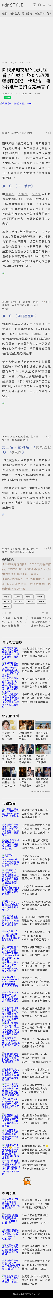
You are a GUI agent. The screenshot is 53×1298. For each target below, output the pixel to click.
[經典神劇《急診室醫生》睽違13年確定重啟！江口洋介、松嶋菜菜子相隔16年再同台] (11, 1119)
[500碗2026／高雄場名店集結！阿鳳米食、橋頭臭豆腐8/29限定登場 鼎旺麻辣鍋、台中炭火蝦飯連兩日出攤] (11, 875)
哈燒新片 (30, 62)
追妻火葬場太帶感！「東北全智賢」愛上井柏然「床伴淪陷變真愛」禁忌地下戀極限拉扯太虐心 (26, 782)
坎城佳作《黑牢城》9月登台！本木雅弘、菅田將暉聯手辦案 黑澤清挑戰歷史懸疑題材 (36, 1075)
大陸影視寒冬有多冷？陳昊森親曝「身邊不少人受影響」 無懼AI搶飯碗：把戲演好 (36, 654)
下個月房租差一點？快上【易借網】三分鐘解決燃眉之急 (9, 759)
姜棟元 (41, 601)
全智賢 (30, 601)
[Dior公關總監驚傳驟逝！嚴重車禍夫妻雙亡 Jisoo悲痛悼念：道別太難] (11, 1219)
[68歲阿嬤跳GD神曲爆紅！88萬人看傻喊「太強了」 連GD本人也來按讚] (11, 1235)
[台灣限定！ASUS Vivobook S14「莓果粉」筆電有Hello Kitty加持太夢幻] (11, 982)
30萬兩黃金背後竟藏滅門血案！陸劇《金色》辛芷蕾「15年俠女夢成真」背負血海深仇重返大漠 (25, 736)
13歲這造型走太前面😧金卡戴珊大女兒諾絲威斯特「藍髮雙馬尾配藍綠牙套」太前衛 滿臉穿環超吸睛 (36, 1153)
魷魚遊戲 (18, 601)
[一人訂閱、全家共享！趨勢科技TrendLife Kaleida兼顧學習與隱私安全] (11, 936)
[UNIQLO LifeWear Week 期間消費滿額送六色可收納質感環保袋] (11, 890)
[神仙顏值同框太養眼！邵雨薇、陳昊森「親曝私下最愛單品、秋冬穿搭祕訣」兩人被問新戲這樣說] (11, 683)
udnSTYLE (7, 62)
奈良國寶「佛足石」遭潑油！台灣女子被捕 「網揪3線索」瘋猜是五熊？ (36, 1203)
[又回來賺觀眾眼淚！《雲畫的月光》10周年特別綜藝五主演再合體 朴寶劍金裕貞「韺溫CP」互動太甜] (11, 668)
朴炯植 (40, 596)
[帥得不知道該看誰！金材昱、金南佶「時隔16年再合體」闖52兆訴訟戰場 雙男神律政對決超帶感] (11, 699)
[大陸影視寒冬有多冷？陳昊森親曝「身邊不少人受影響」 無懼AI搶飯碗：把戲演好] (11, 653)
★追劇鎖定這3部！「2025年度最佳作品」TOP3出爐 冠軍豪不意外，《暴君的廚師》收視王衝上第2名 (26, 569)
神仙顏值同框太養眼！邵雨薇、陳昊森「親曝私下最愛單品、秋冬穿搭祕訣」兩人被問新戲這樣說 (36, 684)
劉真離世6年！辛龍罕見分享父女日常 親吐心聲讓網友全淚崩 (36, 1280)
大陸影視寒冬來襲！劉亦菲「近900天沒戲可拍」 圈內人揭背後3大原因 (36, 1264)
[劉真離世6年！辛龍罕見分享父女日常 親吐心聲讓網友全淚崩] (11, 1281)
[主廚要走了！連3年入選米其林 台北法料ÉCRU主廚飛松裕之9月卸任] (11, 1043)
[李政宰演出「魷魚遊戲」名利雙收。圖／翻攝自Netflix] (26, 418)
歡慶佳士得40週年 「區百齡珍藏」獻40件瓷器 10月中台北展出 (35, 813)
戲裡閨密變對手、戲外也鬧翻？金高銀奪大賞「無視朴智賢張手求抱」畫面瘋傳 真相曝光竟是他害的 (42, 782)
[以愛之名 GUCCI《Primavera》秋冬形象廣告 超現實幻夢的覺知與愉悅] (11, 860)
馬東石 (29, 596)
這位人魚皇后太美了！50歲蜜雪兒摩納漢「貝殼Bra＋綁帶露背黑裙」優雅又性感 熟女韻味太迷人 (36, 1090)
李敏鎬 (7, 596)
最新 (4, 13)
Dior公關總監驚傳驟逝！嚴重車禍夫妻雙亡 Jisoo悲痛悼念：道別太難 (36, 1220)
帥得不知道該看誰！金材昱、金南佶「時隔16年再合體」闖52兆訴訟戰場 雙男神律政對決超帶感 (36, 700)
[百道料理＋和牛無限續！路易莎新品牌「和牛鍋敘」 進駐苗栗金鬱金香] (11, 1104)
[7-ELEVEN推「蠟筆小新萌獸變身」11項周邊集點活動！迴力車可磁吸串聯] (11, 921)
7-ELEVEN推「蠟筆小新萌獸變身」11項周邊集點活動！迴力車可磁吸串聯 (36, 920)
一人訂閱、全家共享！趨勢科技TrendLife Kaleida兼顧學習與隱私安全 (36, 937)
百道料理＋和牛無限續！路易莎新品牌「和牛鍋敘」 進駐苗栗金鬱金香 (36, 1103)
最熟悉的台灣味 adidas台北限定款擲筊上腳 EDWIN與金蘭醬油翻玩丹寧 (35, 1059)
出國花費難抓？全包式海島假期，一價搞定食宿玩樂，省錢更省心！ (41, 736)
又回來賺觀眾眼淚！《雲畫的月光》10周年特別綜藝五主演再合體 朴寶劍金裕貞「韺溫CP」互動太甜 (36, 671)
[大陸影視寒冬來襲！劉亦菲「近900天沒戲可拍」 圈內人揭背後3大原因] (11, 1265)
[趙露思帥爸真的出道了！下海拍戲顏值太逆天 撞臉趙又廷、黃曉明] (11, 1250)
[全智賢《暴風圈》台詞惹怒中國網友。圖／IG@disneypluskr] (26, 529)
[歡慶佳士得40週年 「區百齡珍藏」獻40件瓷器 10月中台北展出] (11, 814)
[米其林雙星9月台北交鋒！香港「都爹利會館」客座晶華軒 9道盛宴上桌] (11, 1135)
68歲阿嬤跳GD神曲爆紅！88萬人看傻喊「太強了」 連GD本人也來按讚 (36, 1234)
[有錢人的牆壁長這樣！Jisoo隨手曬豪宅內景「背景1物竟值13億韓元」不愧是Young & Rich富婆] (11, 1165)
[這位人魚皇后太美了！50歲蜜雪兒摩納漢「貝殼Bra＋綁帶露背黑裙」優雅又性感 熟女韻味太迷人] (11, 1089)
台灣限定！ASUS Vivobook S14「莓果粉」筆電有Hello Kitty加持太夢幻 (36, 983)
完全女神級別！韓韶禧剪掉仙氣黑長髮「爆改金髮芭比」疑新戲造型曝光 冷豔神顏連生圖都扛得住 (25, 759)
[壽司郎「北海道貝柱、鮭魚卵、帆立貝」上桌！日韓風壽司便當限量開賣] (11, 967)
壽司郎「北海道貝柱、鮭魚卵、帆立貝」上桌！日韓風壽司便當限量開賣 (36, 966)
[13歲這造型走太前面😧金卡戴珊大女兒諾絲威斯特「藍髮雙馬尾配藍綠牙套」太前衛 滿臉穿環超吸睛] (11, 1150)
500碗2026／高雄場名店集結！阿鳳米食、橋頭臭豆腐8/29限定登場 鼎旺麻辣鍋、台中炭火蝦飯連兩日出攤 (36, 878)
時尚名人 (15, 13)
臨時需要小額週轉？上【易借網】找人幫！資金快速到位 (41, 759)
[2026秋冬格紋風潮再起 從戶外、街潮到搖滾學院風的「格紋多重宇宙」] (11, 845)
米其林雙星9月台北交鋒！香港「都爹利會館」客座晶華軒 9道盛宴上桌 (36, 1134)
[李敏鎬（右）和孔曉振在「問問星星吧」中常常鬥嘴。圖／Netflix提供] (26, 285)
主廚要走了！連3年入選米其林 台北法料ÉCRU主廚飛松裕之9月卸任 (36, 1042)
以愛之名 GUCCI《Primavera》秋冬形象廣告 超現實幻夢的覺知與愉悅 (36, 861)
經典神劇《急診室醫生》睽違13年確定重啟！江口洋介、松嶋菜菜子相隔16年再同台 (36, 1120)
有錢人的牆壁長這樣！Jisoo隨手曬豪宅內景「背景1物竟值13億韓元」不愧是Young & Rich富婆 (36, 1168)
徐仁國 (7, 601)
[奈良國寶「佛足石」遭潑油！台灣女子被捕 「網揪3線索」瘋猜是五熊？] (11, 1204)
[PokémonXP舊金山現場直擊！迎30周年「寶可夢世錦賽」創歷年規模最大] (11, 997)
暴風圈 (7, 606)
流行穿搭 (27, 13)
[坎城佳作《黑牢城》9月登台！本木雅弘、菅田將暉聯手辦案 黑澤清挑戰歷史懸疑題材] (11, 1074)
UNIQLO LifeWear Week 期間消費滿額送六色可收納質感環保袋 (36, 889)
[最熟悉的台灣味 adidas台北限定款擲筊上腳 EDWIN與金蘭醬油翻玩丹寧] (11, 1058)
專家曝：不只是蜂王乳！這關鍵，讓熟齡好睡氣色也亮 (8, 736)
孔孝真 (18, 596)
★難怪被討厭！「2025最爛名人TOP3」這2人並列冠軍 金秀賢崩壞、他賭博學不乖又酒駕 (26, 584)
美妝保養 (40, 13)
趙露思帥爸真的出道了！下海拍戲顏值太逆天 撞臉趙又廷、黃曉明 (36, 1249)
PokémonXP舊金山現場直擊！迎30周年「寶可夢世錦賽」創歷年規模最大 (36, 996)
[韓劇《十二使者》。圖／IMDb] (26, 116)
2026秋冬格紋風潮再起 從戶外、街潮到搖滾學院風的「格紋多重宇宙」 (36, 844)
